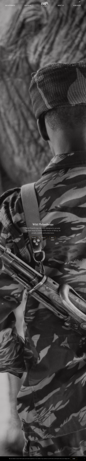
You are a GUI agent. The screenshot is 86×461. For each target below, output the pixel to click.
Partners (34, 237)
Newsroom (77, 5)
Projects (44, 237)
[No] (84, 458)
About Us (61, 5)
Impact (52, 237)
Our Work (27, 5)
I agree (73, 458)
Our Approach (10, 5)
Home (44, 4)
